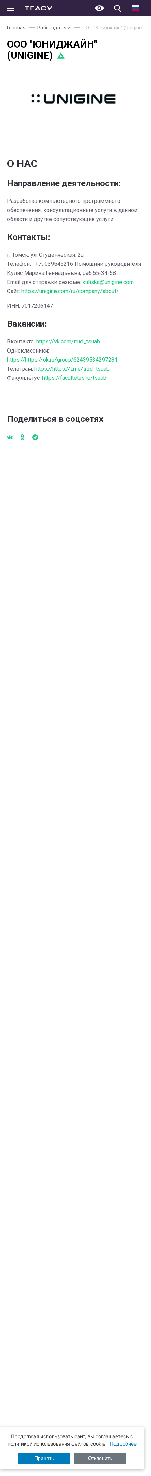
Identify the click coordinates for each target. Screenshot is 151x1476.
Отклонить (100, 1458)
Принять (44, 1458)
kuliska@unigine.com (108, 282)
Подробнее (123, 1444)
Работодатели (54, 27)
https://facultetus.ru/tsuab (74, 378)
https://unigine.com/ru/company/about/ (70, 291)
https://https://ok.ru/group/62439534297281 (62, 359)
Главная (16, 27)
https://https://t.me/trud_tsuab (72, 369)
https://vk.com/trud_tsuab (68, 341)
